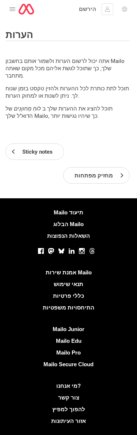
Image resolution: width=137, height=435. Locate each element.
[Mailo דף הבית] (26, 9)
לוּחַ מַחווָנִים (27, 108)
